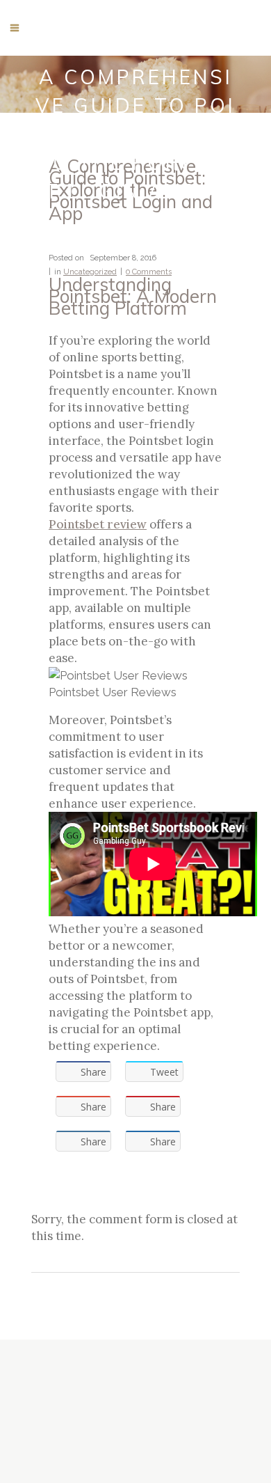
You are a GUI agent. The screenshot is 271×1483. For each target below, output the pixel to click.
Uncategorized (90, 271)
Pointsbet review (98, 524)
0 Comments (149, 271)
